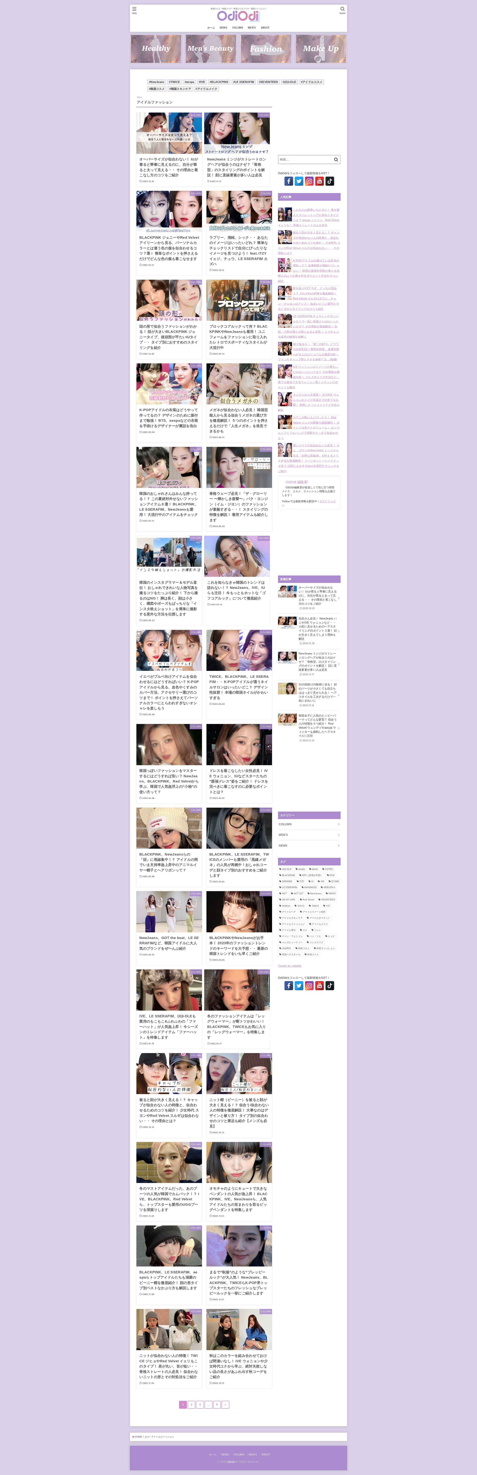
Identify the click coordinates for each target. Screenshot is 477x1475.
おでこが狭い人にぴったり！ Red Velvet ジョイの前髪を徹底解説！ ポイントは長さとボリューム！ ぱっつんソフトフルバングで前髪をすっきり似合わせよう (309, 427)
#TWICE (174, 81)
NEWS (223, 27)
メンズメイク (316, 942)
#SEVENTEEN (268, 81)
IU (312, 881)
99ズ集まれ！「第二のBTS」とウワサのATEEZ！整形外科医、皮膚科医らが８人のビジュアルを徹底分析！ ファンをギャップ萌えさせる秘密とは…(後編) (308, 352)
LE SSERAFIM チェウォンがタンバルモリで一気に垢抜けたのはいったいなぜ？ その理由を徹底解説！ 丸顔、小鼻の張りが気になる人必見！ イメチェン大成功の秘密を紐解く (308, 326)
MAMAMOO (310, 887)
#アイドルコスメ (311, 81)
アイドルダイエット (320, 918)
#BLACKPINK (219, 81)
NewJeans (315, 893)
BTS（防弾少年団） (312, 875)
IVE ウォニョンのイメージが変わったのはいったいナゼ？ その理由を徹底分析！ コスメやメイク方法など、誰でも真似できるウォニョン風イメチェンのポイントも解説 (308, 377)
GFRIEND (287, 881)
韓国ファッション (326, 948)
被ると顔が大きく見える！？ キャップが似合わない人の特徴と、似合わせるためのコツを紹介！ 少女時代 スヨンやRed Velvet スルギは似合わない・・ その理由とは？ (309, 243)
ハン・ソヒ (315, 936)
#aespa (189, 81)
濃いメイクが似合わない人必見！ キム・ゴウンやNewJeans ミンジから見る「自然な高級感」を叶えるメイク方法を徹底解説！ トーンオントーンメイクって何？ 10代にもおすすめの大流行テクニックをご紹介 (308, 458)
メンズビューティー (292, 942)
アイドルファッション (293, 924)
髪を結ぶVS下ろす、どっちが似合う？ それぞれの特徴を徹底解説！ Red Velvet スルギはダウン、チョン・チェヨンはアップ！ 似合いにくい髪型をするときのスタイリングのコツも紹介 (308, 298)
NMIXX (332, 893)
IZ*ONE (335, 881)
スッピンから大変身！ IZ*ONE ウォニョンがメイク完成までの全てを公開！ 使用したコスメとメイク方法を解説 (308, 402)
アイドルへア (289, 912)
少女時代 (286, 948)
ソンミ (317, 930)
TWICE (315, 906)
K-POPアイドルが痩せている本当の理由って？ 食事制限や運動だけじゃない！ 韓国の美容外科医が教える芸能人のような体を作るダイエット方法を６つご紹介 (308, 271)
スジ (305, 930)
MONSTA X (329, 887)
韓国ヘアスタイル (291, 954)
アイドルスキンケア (292, 918)
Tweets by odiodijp (289, 965)
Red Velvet (308, 899)
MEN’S (252, 27)
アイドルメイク (320, 924)
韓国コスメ (304, 948)
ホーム (211, 27)
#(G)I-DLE (289, 81)
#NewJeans (156, 81)
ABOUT (265, 27)
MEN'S (283, 834)
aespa (301, 869)
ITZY (301, 881)
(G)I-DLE (286, 869)
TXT (328, 906)
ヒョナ (331, 936)
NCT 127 (298, 893)
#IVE (202, 81)
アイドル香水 (289, 930)
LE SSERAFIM (289, 887)
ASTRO (329, 869)
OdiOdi (231, 1461)
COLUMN (237, 27)
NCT (284, 893)
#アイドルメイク (206, 88)
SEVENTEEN (328, 899)
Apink (315, 869)
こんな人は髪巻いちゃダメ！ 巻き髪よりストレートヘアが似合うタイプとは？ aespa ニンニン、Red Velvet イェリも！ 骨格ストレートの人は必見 (308, 217)
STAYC (301, 906)
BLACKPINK (288, 875)
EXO (332, 875)
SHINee (286, 906)
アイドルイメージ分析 (314, 912)
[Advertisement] (309, 122)
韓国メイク (313, 954)
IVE (322, 881)
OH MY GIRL (289, 899)
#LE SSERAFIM (243, 81)
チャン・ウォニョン (292, 936)
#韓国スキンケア (180, 88)
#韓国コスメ (157, 88)
